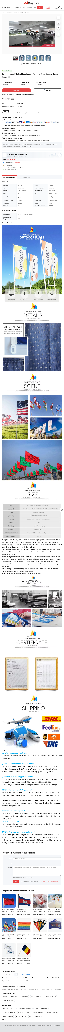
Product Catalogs (25, 974)
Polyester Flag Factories (41, 1008)
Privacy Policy (57, 1025)
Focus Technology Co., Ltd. (21, 1025)
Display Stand (5, 981)
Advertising (25, 996)
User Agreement (41, 1025)
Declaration (49, 1025)
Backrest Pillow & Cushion (54, 978)
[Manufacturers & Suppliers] (32, 2)
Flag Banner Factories (8, 1008)
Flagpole (5, 996)
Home (3, 12)
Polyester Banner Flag (52, 1012)
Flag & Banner (27, 12)
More (3, 1019)
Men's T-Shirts (5, 978)
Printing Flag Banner (37, 1012)
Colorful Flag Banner (8, 1000)
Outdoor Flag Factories (9, 1012)
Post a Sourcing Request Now (49, 881)
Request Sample (29, 94)
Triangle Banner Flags (36, 996)
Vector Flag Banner (51, 996)
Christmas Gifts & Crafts (23, 978)
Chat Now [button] (49, 90)
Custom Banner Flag (23, 1012)
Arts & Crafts (9, 12)
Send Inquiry (16, 90)
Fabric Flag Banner (8, 1016)
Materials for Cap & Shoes (23, 981)
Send (16, 881)
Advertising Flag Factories (24, 1008)
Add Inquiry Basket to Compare (32, 64)
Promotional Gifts (18, 12)
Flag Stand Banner (21, 1016)
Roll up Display (14, 996)
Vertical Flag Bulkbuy (34, 1016)
